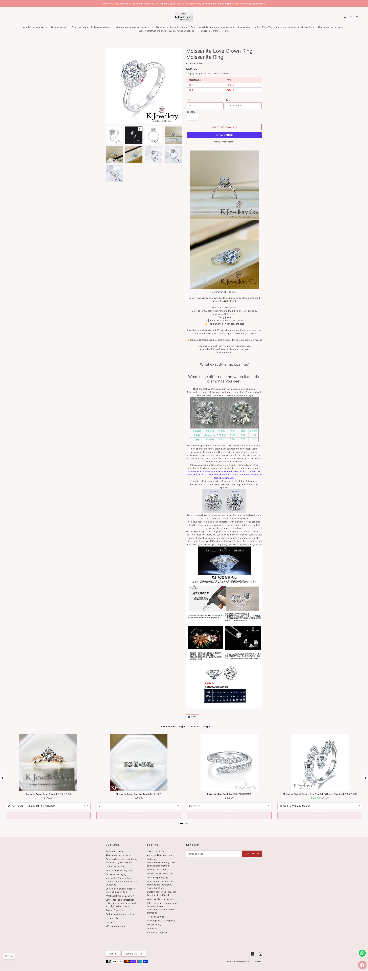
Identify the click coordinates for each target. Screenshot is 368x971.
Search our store (114, 851)
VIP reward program (116, 926)
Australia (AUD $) (133, 953)
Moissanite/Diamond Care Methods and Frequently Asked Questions (121, 881)
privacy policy (113, 918)
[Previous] (3, 778)
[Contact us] (362, 953)
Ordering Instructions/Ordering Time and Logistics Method (161, 862)
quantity (191, 111)
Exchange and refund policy (120, 914)
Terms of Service (114, 910)
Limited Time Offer (115, 866)
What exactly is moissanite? (120, 896)
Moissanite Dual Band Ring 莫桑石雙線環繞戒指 (229, 794)
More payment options (224, 142)
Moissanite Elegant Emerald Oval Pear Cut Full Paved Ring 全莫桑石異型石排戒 (320, 794)
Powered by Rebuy (184, 827)
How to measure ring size (119, 870)
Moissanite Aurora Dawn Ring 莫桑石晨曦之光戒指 (48, 794)
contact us (111, 922)
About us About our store (118, 855)
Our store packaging (116, 874)
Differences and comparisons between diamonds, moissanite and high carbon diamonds (121, 903)
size (189, 100)
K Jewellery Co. (240, 961)
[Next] (365, 778)
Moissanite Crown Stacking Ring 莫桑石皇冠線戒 (138, 794)
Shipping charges (194, 73)
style (227, 100)
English (112, 953)
